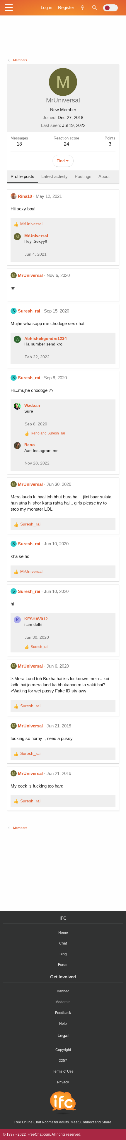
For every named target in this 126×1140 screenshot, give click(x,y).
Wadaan (32, 405)
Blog (63, 954)
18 (19, 144)
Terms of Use (63, 1071)
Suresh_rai (29, 310)
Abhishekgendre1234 (45, 338)
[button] (9, 8)
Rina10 (25, 196)
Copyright (63, 1050)
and (48, 433)
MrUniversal (36, 235)
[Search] (94, 7)
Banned (63, 991)
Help (63, 1024)
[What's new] (82, 7)
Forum (63, 965)
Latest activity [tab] (54, 176)
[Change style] (110, 7)
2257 (63, 1061)
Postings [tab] (83, 176)
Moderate (63, 1002)
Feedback (63, 1013)
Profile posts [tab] (22, 176)
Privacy (63, 1082)
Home (63, 932)
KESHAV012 (36, 619)
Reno (29, 444)
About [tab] (104, 176)
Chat (63, 943)
